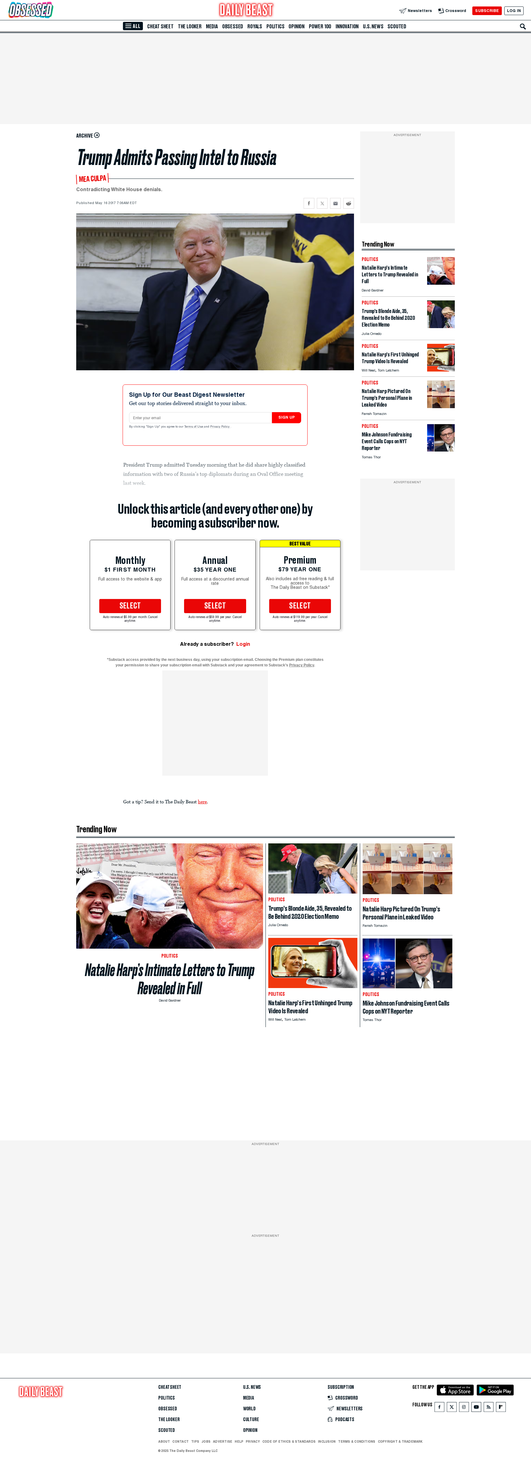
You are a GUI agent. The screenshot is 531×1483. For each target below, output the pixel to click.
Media (212, 26)
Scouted (396, 26)
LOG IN (514, 10)
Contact (180, 1441)
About (164, 1441)
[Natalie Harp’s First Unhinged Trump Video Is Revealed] (441, 369)
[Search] (523, 26)
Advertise (222, 1441)
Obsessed (232, 26)
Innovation (347, 26)
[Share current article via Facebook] (309, 203)
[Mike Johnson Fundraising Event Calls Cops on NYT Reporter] (441, 449)
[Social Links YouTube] (476, 1408)
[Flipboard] (500, 1408)
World (249, 1408)
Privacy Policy (220, 426)
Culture (251, 1419)
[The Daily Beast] (246, 10)
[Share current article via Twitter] (322, 203)
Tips (195, 1441)
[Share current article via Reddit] (348, 203)
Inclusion (327, 1441)
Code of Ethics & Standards (289, 1441)
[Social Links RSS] (489, 1408)
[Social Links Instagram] (464, 1408)
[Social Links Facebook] (439, 1408)
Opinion (297, 26)
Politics (275, 26)
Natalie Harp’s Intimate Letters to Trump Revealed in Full (169, 979)
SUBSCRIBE (487, 10)
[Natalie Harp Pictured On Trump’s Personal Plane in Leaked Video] (441, 406)
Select (130, 606)
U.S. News (373, 26)
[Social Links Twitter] (452, 1408)
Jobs (206, 1441)
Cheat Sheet (160, 26)
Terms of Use (194, 426)
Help (239, 1441)
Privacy (253, 1441)
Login (243, 644)
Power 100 (320, 26)
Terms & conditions (356, 1441)
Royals (254, 26)
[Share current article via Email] (335, 203)
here (202, 801)
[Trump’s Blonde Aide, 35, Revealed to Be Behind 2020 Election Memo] (441, 326)
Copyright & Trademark (400, 1441)
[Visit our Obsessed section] (50, 10)
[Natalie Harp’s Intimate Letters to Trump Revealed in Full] (441, 283)
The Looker (190, 26)
